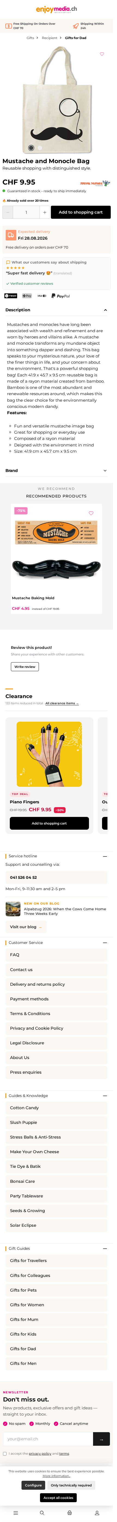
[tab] (56, 310)
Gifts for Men (23, 1363)
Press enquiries (26, 1072)
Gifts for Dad (23, 1348)
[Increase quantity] (44, 212)
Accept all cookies (58, 1498)
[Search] (41, 1513)
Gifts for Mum (24, 1319)
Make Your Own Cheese (34, 1151)
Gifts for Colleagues (30, 1275)
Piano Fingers (24, 801)
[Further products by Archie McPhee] (95, 183)
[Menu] (15, 1513)
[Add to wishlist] (102, 53)
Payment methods (29, 999)
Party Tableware (26, 1196)
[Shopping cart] (70, 1513)
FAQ (14, 954)
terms (64, 1453)
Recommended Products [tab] (56, 496)
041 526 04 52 (23, 877)
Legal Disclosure (27, 1043)
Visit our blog (23, 927)
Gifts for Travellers (28, 1260)
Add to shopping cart (81, 212)
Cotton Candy (24, 1107)
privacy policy (40, 1453)
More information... (56, 1476)
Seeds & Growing (27, 1210)
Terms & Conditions (30, 1013)
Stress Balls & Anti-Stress (35, 1137)
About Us (19, 1057)
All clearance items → (62, 703)
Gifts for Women (27, 1304)
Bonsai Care (22, 1181)
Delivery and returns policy (37, 984)
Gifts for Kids (23, 1334)
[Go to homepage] (56, 10)
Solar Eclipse (23, 1225)
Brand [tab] (11, 470)
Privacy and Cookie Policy (36, 1028)
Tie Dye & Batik (25, 1166)
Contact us (21, 969)
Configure (33, 1485)
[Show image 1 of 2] (31, 148)
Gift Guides (19, 1248)
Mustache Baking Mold (33, 598)
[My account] (97, 1513)
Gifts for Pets (23, 1290)
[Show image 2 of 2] (40, 148)
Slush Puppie (23, 1122)
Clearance (18, 696)
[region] (56, 100)
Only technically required (71, 1485)
